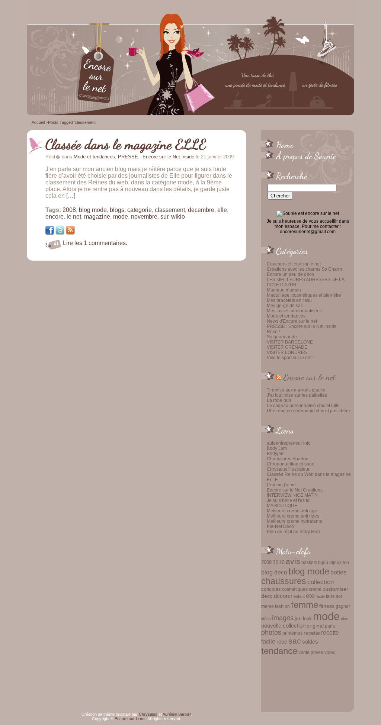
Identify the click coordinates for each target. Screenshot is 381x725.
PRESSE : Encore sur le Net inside (302, 326)
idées (266, 618)
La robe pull (279, 400)
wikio (178, 216)
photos (271, 632)
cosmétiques (295, 589)
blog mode (308, 571)
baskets (309, 562)
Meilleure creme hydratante (294, 521)
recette (312, 633)
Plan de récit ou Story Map (293, 531)
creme (315, 589)
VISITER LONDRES (287, 352)
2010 (279, 562)
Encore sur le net (310, 377)
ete (310, 595)
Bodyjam (276, 453)
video (330, 652)
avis (293, 561)
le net (74, 216)
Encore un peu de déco (290, 274)
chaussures (283, 581)
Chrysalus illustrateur (288, 469)
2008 (69, 210)
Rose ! (273, 331)
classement (170, 210)
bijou (323, 562)
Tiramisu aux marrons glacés (296, 390)
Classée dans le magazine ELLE (125, 144)
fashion (282, 606)
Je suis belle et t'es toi (289, 500)
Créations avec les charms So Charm (304, 269)
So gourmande (282, 336)
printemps (292, 633)
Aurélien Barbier (177, 714)
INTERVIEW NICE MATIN (292, 495)
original (315, 626)
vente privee (310, 652)
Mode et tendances (286, 316)
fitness (326, 606)
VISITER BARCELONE (290, 342)
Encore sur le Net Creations (295, 490)
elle (222, 210)
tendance (279, 651)
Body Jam (277, 448)
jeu (298, 618)
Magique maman (284, 290)
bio (346, 562)
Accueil (38, 122)
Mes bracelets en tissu (289, 300)
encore (54, 216)
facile (320, 596)
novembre (144, 216)
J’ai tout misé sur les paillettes (297, 395)
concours (271, 589)
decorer (283, 596)
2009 (266, 562)
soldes (310, 642)
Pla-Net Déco (280, 526)
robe (281, 642)
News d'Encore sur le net (292, 321)
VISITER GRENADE (287, 347)
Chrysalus (148, 714)
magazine (97, 216)
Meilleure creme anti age (292, 510)
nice (344, 618)
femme (304, 605)
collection (320, 582)
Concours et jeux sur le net (294, 264)
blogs (117, 210)
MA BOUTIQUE (282, 505)
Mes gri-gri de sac (285, 305)
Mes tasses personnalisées (294, 310)
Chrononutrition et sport (290, 464)
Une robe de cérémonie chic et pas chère (308, 410)
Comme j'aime (281, 484)
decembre (201, 210)
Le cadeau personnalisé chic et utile (303, 405)
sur (164, 216)
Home (285, 144)
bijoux (335, 562)
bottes (338, 572)
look (307, 618)
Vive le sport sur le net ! (290, 357)
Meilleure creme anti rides (293, 516)
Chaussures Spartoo (287, 458)
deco (267, 596)
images (283, 618)
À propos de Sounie (306, 155)
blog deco (274, 572)
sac (294, 641)
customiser (335, 589)
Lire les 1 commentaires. (95, 243)
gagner (343, 606)
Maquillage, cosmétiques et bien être (304, 295)
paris (330, 626)
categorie (139, 210)
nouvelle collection (283, 626)
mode (326, 616)
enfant (299, 596)
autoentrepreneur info (289, 443)
